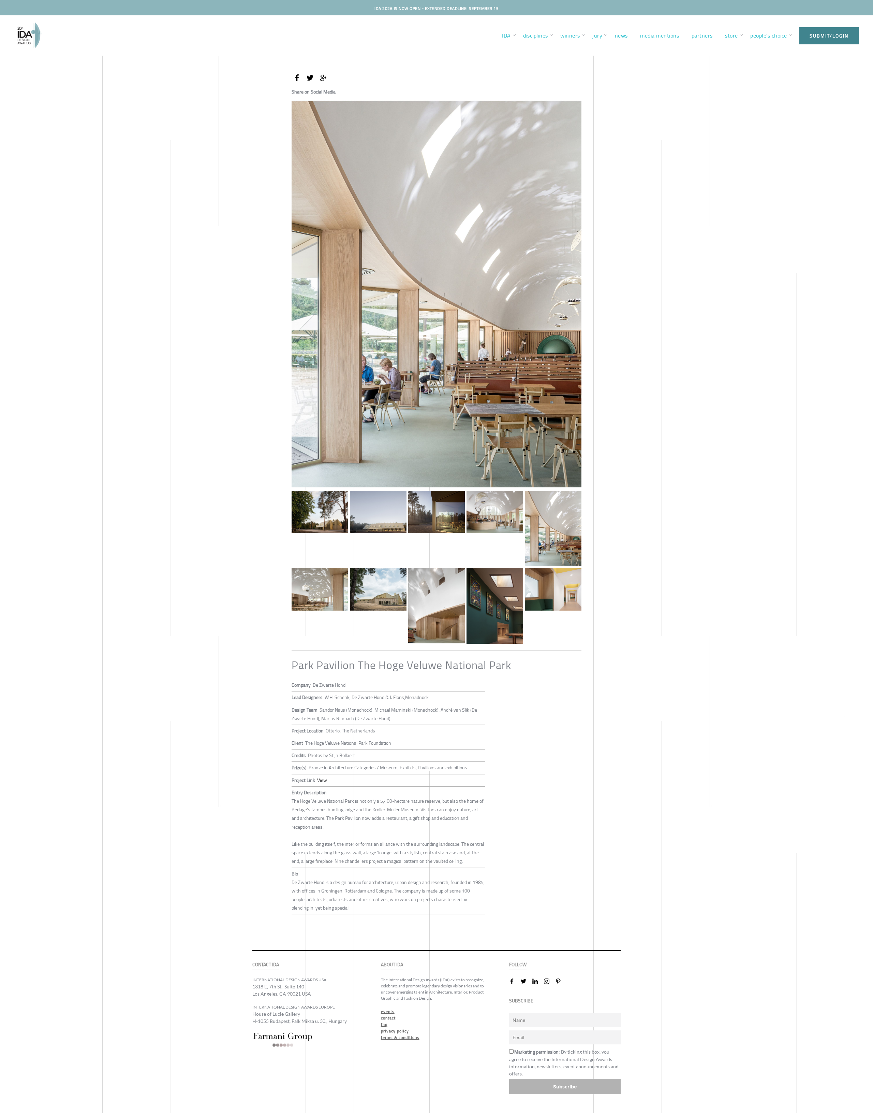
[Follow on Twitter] (526, 981)
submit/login (829, 35)
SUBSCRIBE (521, 1000)
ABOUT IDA (392, 964)
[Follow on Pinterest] (561, 981)
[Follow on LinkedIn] (537, 981)
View (322, 780)
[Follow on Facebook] (514, 981)
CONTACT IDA (265, 964)
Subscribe (565, 1086)
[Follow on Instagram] (549, 981)
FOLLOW (518, 964)
